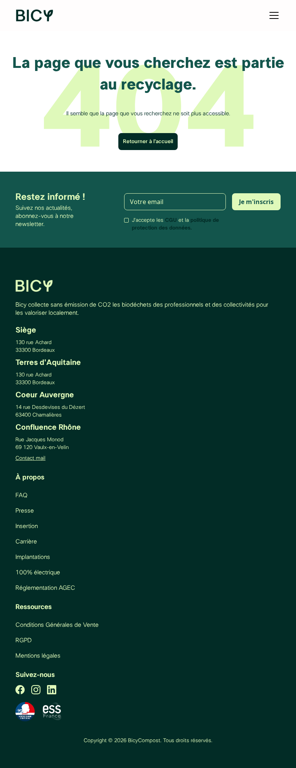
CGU (171, 220)
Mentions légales (38, 656)
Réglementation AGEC (45, 588)
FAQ (21, 495)
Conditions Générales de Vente (57, 625)
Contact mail (30, 458)
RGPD (23, 640)
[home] (35, 15)
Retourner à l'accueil (148, 141)
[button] (272, 15)
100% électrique (37, 572)
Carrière (26, 541)
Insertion (26, 526)
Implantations (32, 557)
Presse (24, 511)
